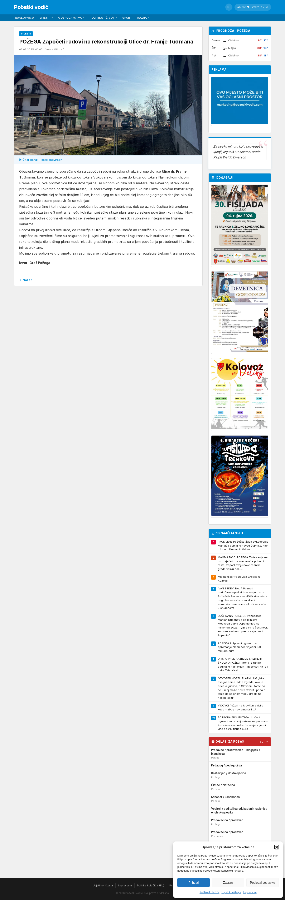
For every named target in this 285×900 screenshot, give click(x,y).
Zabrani (228, 882)
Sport (127, 17)
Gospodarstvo (71, 17)
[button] (277, 847)
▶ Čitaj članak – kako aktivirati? (40, 159)
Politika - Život (103, 17)
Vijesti (46, 17)
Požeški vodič (31, 7)
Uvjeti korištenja (231, 892)
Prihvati (193, 882)
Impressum (250, 892)
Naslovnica (24, 17)
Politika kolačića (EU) (150, 885)
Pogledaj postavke (262, 882)
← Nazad (25, 280)
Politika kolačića (209, 892)
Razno (143, 17)
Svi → (264, 741)
